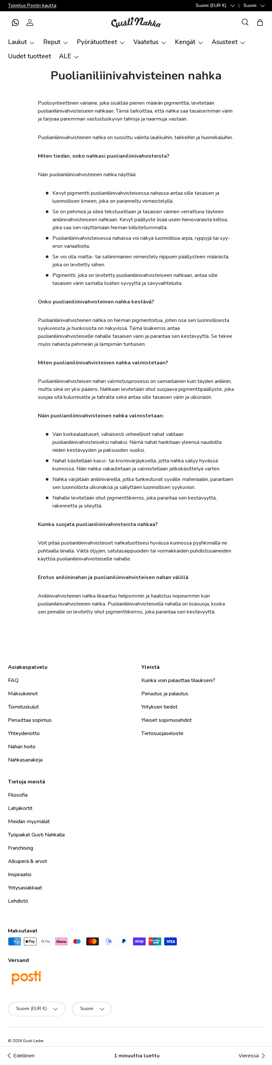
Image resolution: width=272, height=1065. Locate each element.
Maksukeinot (23, 693)
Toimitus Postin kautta (32, 5)
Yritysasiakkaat (25, 887)
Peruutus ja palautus (164, 693)
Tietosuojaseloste (162, 733)
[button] (15, 22)
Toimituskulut (23, 707)
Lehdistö (18, 901)
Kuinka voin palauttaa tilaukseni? (178, 680)
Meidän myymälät (29, 821)
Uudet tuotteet (29, 56)
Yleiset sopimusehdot (166, 720)
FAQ (13, 680)
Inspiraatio (20, 874)
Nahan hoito (21, 746)
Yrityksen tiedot (159, 707)
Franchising (20, 848)
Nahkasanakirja (25, 760)
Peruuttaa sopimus (30, 720)
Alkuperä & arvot (27, 861)
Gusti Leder (33, 1040)
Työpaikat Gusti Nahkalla (36, 834)
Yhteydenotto (24, 733)
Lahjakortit (20, 808)
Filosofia (18, 795)
